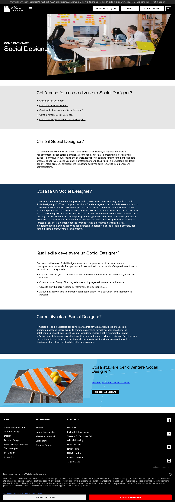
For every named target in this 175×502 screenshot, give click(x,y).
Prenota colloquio (106, 8)
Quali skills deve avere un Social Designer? (61, 110)
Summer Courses (44, 445)
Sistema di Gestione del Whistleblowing (79, 438)
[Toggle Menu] (30, 9)
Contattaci (130, 8)
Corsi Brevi (41, 440)
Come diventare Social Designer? (56, 114)
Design (7, 435)
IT (168, 8)
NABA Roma (73, 448)
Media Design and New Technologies (16, 446)
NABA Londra (74, 453)
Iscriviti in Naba (152, 8)
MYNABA (71, 427)
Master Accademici (45, 436)
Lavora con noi (75, 457)
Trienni (39, 427)
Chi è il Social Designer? (51, 100)
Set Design (9, 452)
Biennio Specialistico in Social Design (59, 332)
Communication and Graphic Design (14, 429)
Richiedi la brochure (105, 392)
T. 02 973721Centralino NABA (76, 463)
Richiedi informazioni (78, 431)
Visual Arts (9, 457)
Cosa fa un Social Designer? (53, 105)
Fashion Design (12, 440)
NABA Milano (74, 444)
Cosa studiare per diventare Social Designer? (62, 119)
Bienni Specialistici (45, 431)
